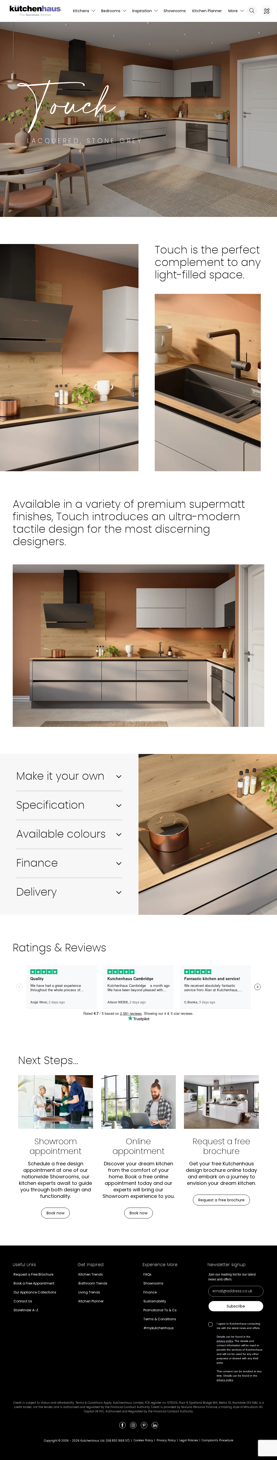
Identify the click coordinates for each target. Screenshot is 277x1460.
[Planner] (266, 10)
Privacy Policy (166, 1440)
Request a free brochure (221, 1200)
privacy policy (225, 1340)
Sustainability (154, 1301)
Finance (150, 1292)
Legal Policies (188, 1440)
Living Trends (89, 1292)
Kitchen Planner (207, 11)
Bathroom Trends (92, 1283)
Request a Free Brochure (33, 1274)
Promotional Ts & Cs (160, 1310)
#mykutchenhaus (158, 1328)
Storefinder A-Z (26, 1310)
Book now (55, 1213)
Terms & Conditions (159, 1319)
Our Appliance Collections (35, 1292)
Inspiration (142, 11)
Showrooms (175, 11)
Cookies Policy (143, 1440)
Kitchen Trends (90, 1274)
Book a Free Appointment (34, 1283)
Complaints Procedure (217, 1440)
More (233, 11)
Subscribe (236, 1306)
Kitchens (81, 11)
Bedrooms (110, 11)
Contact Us (23, 1301)
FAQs (147, 1274)
